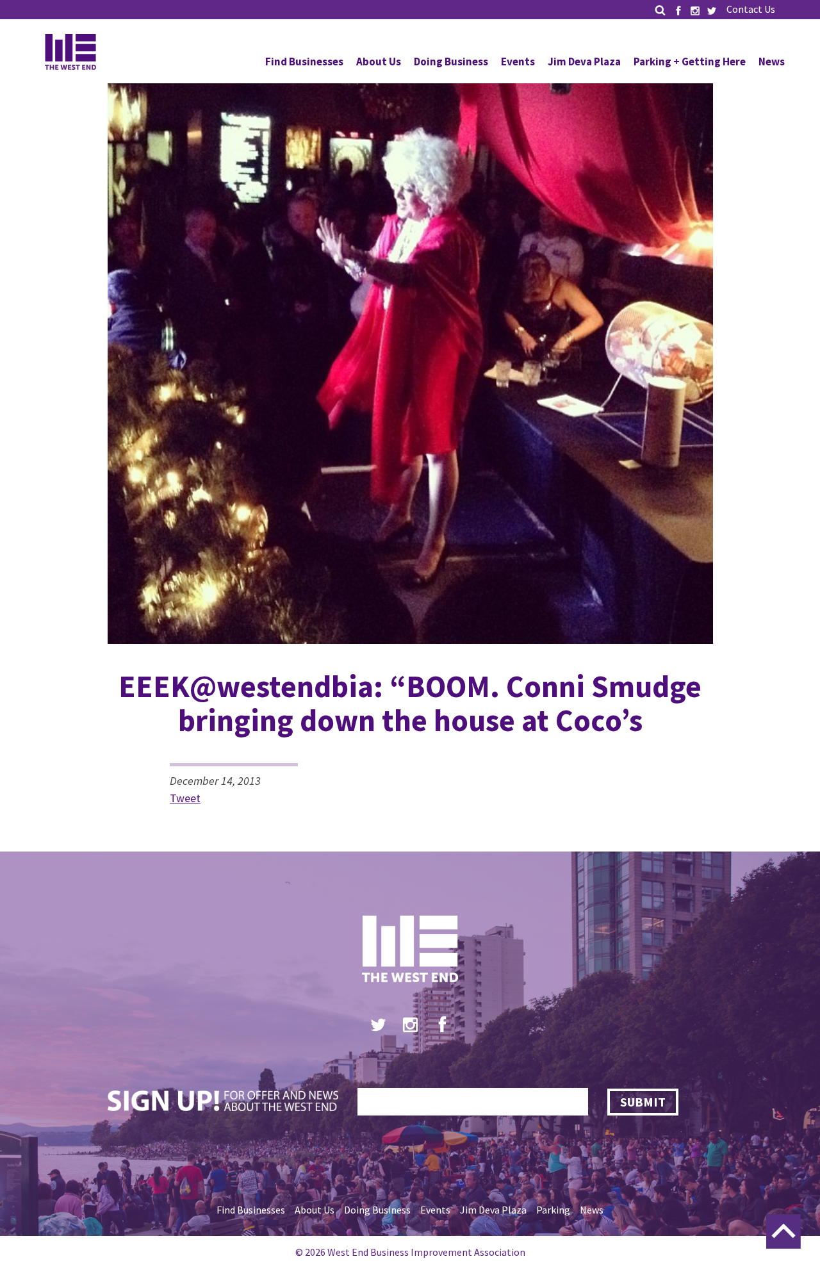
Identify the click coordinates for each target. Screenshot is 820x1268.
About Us (378, 61)
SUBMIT (643, 1102)
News (771, 61)
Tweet (185, 798)
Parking (553, 1209)
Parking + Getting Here (690, 61)
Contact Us (750, 9)
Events (518, 61)
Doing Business (451, 61)
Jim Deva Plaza (584, 61)
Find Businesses (304, 61)
